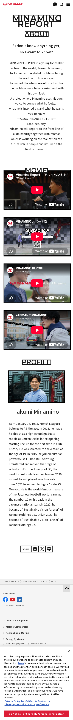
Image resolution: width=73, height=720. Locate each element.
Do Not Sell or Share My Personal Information (36, 713)
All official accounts (15, 605)
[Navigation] (69, 4)
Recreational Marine (17, 632)
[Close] (69, 651)
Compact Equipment (17, 620)
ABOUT (54, 581)
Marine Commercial (17, 626)
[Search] (61, 4)
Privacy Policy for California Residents (27, 701)
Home (5, 581)
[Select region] (55, 4)
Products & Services (38, 643)
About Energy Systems (15, 643)
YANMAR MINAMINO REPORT (35, 581)
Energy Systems (15, 639)
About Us (15, 581)
